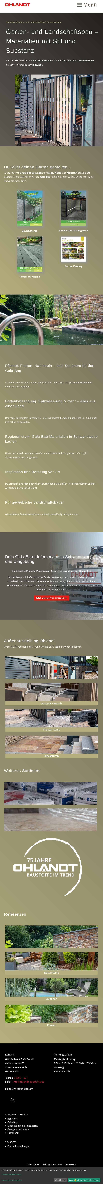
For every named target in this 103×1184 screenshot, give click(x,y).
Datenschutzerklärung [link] (11, 1174)
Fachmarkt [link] (12, 1132)
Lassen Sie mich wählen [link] (12, 1180)
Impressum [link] (71, 1164)
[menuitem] (87, 4)
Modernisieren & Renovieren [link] (22, 1125)
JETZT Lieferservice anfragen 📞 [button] (51, 597)
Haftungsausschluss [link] (52, 1164)
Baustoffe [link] (12, 1118)
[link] (17, 4)
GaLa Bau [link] (12, 1122)
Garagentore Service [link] (18, 1129)
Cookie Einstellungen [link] (18, 1146)
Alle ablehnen (60, 1180)
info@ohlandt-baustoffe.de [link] (28, 1081)
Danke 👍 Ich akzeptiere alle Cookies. (84, 1180)
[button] (13, 1100)
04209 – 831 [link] (21, 1077)
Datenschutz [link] (33, 1164)
